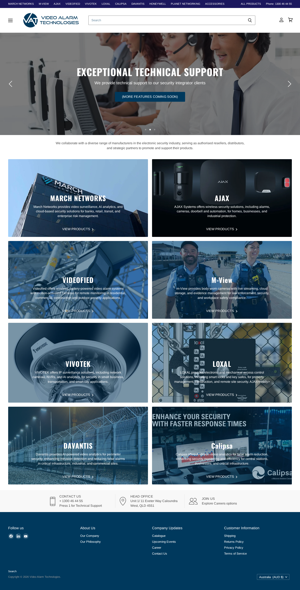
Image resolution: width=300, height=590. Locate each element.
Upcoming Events (164, 541)
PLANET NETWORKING (185, 3)
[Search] (249, 20)
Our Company (89, 535)
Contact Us (159, 553)
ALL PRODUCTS (251, 3)
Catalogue (159, 535)
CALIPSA (121, 3)
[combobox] (166, 20)
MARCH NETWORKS (21, 3)
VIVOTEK (91, 3)
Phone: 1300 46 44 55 (279, 3)
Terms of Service (235, 553)
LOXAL (106, 3)
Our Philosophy (90, 541)
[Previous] (11, 84)
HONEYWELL (157, 3)
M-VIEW (44, 3)
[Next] (289, 84)
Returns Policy (234, 541)
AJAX (57, 3)
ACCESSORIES (214, 3)
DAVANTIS (137, 3)
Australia (271, 577)
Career (156, 547)
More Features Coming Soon (150, 91)
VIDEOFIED (73, 3)
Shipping (230, 535)
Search (12, 571)
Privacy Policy (233, 547)
